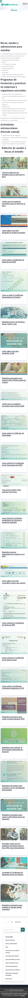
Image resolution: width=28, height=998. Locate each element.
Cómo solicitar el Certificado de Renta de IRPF (13, 624)
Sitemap (23, 995)
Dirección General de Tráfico (12, 959)
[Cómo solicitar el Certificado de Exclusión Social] (14, 644)
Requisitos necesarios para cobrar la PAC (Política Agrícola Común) (14, 380)
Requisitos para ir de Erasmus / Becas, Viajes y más (13, 323)
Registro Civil (8, 978)
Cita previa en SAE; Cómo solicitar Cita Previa (11, 491)
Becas (6, 947)
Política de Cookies (22, 993)
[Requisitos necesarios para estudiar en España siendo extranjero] (14, 893)
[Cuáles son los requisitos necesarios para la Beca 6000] (14, 396)
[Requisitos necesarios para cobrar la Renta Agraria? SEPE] (14, 705)
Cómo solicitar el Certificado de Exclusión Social (13, 659)
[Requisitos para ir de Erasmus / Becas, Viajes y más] (14, 312)
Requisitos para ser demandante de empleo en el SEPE (13, 554)
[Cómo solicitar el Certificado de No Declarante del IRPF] (14, 452)
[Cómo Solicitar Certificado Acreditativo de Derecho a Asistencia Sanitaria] (14, 508)
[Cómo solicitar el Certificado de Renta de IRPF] (14, 605)
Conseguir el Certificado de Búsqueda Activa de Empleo (12, 874)
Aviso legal (14, 993)
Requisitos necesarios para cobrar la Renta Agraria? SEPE (13, 718)
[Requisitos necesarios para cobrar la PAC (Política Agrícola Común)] (14, 368)
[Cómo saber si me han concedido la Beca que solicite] (14, 571)
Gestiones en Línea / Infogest (16, 990)
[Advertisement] (14, 26)
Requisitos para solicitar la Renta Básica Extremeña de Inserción (12, 750)
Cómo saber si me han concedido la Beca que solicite (13, 582)
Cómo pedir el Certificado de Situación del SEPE (13, 261)
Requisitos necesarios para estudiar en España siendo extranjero (12, 907)
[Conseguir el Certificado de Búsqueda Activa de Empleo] (14, 863)
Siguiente (18, 922)
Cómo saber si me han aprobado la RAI (10, 352)
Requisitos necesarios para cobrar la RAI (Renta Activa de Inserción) (13, 817)
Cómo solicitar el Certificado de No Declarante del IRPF (13, 464)
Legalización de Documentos (12, 969)
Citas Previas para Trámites (12, 956)
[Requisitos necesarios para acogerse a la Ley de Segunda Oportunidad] (14, 771)
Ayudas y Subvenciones (11, 943)
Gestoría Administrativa (11, 966)
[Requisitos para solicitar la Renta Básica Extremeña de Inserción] (14, 736)
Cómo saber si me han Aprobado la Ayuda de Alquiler (13, 232)
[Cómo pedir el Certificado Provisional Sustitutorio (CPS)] (14, 676)
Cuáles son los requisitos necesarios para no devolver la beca (13, 204)
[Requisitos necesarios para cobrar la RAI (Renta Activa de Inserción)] (14, 805)
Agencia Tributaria (10, 940)
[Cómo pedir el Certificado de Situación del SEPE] (14, 249)
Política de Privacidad (6, 993)
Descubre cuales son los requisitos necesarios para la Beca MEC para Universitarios (13, 846)
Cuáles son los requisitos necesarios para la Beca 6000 (13, 405)
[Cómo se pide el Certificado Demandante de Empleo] (14, 281)
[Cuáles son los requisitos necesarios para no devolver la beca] (14, 192)
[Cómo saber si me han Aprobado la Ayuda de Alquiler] (14, 221)
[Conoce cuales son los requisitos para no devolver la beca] (14, 163)
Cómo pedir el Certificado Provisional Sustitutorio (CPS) (13, 687)
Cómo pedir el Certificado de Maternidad (13, 434)
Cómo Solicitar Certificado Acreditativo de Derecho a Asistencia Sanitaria (12, 520)
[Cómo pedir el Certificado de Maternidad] (14, 422)
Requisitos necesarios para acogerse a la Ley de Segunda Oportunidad (13, 788)
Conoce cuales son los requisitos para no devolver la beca (13, 175)
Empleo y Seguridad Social (12, 962)
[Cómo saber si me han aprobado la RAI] (14, 340)
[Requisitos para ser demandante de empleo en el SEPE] (14, 540)
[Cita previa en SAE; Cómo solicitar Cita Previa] (14, 480)
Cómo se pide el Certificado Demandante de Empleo (12, 296)
